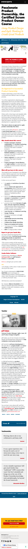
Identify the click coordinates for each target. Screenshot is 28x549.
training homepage (16, 61)
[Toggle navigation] (25, 2)
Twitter (8, 414)
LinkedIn (12, 414)
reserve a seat (14, 526)
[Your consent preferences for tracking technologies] (25, 546)
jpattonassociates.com (13, 411)
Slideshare (17, 414)
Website (3, 414)
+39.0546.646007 (5, 538)
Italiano (26, 53)
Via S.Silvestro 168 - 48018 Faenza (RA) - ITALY (10, 535)
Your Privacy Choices (10, 545)
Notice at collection (6, 547)
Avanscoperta (6, 2)
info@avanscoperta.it (14, 538)
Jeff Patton (15, 130)
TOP (26, 532)
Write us (4, 262)
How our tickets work (20, 423)
